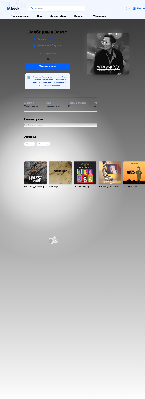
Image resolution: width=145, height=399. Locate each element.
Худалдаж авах (47, 66)
